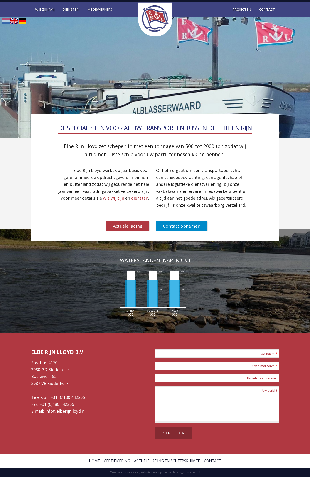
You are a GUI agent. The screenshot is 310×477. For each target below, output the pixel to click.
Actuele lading (127, 226)
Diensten (71, 9)
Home (94, 460)
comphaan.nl (191, 472)
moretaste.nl (131, 472)
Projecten (242, 9)
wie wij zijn (113, 198)
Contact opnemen (181, 226)
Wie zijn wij (44, 9)
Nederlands (6, 21)
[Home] (155, 19)
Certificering (117, 460)
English (14, 21)
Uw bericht (269, 390)
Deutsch (22, 21)
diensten (139, 198)
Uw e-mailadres (264, 366)
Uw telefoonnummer (262, 378)
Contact (267, 9)
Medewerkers (99, 9)
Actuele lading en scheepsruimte (167, 460)
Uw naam (269, 353)
